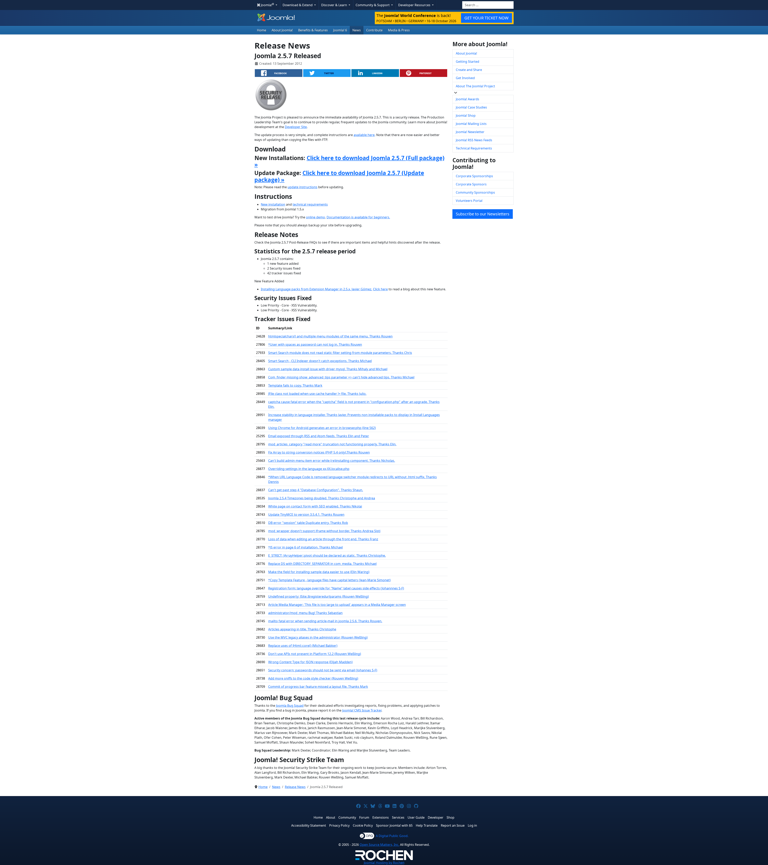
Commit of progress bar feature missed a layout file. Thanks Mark (318, 686)
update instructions (302, 187)
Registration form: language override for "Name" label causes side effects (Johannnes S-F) (336, 588)
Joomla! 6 (340, 30)
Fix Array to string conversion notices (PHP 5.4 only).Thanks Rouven (319, 452)
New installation (273, 204)
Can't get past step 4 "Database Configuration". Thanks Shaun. (315, 490)
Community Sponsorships (475, 192)
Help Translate (427, 825)
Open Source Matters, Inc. (379, 844)
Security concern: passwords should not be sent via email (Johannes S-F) (322, 670)
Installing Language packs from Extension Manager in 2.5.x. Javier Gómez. (316, 289)
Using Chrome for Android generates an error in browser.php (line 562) (322, 428)
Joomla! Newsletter (470, 132)
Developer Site (296, 127)
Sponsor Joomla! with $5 (394, 825)
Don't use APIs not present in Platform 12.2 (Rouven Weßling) (314, 654)
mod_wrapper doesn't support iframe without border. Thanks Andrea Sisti (324, 531)
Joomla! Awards (467, 99)
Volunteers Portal (469, 200)
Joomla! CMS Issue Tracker (361, 710)
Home (261, 30)
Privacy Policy (339, 825)
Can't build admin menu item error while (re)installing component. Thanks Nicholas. (331, 460)
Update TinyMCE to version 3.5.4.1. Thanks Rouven (306, 514)
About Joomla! (282, 30)
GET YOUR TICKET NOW (486, 18)
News (356, 30)
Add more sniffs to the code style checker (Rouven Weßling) (313, 678)
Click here (380, 289)
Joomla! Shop (466, 115)
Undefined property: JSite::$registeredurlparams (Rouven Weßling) (318, 596)
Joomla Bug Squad (290, 705)
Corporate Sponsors (471, 184)
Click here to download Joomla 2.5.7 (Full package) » (349, 161)
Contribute (374, 30)
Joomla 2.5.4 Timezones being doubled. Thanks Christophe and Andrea (321, 498)
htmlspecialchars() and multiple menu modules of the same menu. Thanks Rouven (330, 336)
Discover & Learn (334, 5)
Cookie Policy (363, 825)
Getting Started (467, 61)
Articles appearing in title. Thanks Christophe (302, 629)
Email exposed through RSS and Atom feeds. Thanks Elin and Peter (318, 436)
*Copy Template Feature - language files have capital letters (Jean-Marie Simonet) (329, 580)
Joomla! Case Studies (471, 107)
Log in (472, 825)
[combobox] (488, 5)
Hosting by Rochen (384, 862)
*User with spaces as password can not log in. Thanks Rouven (315, 344)
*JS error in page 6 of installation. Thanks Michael (305, 547)
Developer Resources (414, 5)
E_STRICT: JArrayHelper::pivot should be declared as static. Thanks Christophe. (327, 555)
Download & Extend (298, 5)
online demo (315, 217)
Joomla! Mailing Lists (471, 123)
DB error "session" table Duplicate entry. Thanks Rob (308, 523)
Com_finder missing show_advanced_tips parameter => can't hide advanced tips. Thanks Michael (341, 377)
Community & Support (373, 5)
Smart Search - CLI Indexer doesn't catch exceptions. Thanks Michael (320, 361)
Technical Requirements (474, 148)
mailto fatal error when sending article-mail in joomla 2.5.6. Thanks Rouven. (325, 621)
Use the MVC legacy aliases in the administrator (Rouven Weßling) (318, 637)
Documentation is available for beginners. (358, 217)
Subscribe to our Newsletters (482, 214)
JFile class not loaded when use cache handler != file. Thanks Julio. (317, 393)
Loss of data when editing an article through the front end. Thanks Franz (323, 539)
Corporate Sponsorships (474, 176)
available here (364, 135)
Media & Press (399, 30)
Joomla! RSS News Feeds (474, 140)
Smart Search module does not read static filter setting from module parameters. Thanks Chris (340, 352)
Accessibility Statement (308, 825)
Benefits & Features (313, 30)
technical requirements (310, 204)
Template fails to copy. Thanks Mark (295, 385)
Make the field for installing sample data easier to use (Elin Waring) (318, 572)
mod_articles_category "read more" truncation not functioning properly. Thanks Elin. (332, 444)
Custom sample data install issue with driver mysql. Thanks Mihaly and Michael (327, 369)
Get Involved (465, 78)
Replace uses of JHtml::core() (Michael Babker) (302, 645)
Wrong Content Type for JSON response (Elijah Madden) (310, 662)
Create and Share (469, 70)
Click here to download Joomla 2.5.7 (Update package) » (339, 176)
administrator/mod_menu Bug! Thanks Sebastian (305, 613)
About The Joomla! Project (475, 86)
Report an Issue (453, 825)
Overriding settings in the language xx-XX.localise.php (308, 469)
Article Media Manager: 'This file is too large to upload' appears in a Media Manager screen (337, 604)
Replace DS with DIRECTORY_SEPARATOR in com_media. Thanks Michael (322, 563)
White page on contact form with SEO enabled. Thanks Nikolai (315, 506)
